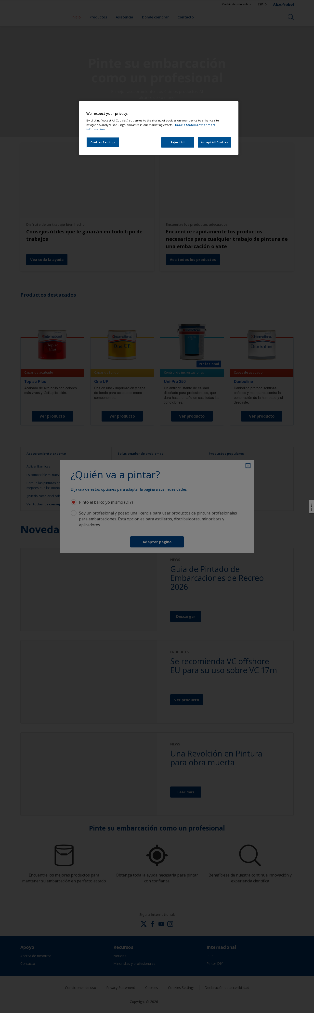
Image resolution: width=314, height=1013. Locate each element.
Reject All (178, 142)
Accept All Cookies (214, 142)
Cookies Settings (103, 142)
